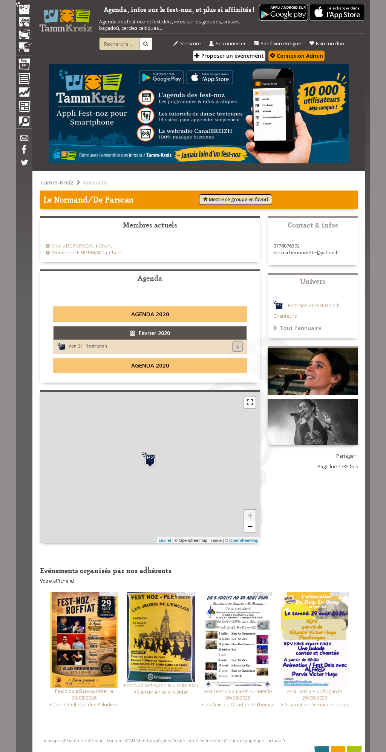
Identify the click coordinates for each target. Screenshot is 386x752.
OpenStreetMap (243, 540)
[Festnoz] (24, 9)
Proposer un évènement (232, 55)
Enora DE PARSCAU (73, 246)
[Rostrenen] (150, 460)
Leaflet (165, 540)
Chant (105, 246)
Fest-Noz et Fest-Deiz (311, 305)
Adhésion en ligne (280, 43)
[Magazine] (24, 107)
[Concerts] (24, 22)
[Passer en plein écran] (250, 402)
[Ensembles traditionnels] (24, 44)
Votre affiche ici (57, 581)
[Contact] (24, 140)
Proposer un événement (197, 740)
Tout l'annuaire (300, 328)
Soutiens (115, 740)
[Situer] (237, 346)
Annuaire (95, 182)
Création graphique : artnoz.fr (255, 740)
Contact (97, 740)
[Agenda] (24, 65)
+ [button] (250, 515)
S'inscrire (190, 43)
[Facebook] (24, 152)
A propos (53, 740)
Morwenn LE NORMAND (78, 252)
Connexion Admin (299, 55)
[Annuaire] (24, 80)
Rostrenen (96, 346)
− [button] (250, 526)
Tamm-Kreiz (57, 182)
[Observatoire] (24, 94)
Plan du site (75, 740)
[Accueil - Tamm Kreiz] (65, 18)
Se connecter (231, 43)
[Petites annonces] (24, 123)
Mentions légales (153, 740)
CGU (130, 740)
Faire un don (330, 43)
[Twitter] (24, 166)
